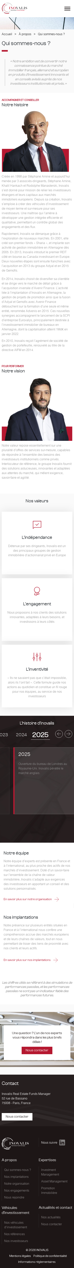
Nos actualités (51, 1217)
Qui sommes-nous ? (17, 1170)
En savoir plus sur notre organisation (28, 899)
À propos (25, 34)
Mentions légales (20, 1255)
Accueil (7, 34)
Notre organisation (16, 1183)
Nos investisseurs (16, 1241)
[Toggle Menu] (67, 8)
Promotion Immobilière (49, 1190)
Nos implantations (16, 1177)
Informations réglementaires (37, 1261)
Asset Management (54, 1181)
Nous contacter (37, 1050)
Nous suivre (49, 1142)
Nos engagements (16, 1190)
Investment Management (50, 1172)
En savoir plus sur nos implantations (27, 960)
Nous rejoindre (14, 1197)
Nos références (14, 1234)
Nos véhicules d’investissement (15, 1225)
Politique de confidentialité (50, 1255)
